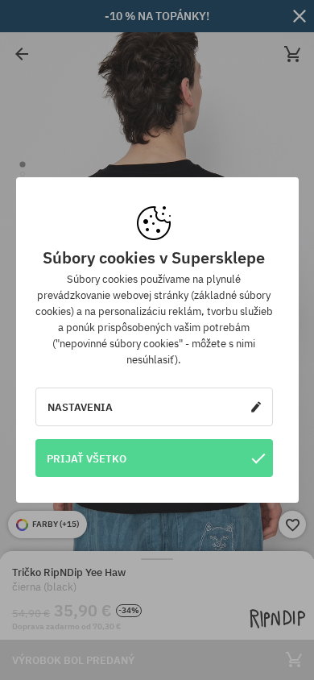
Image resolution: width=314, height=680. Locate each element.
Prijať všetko (86, 458)
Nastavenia (80, 407)
